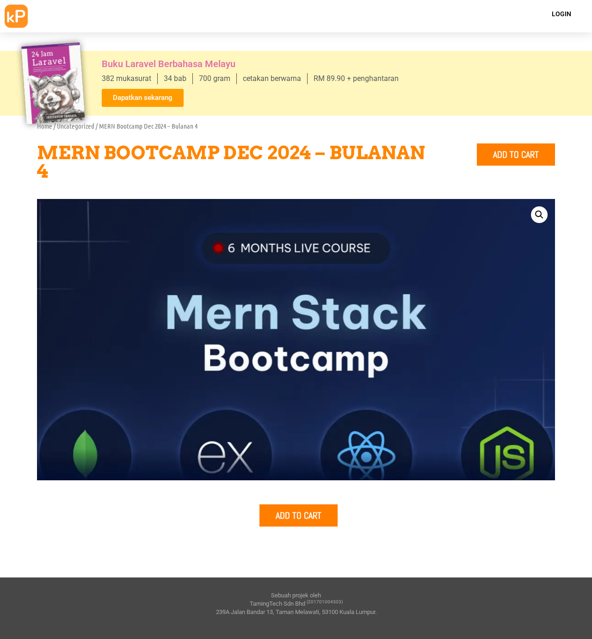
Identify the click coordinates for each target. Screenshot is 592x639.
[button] (539, 214)
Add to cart (516, 155)
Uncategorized (75, 126)
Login (561, 14)
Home (44, 126)
